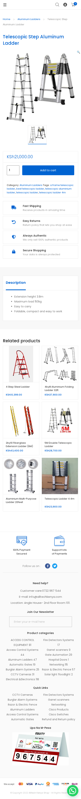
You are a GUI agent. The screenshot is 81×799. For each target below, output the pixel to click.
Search (57, 5)
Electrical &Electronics (22, 679)
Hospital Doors (59, 660)
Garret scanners (58, 650)
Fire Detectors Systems (58, 695)
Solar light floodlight (58, 674)
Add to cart (48, 170)
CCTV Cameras (22, 674)
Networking (59, 664)
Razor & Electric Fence (58, 669)
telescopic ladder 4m (52, 192)
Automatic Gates (22, 664)
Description (16, 282)
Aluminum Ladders (29, 19)
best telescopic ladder (30, 188)
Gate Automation (58, 655)
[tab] (16, 283)
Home (6, 19)
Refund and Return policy (58, 719)
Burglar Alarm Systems (22, 669)
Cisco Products (59, 709)
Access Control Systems (22, 714)
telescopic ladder (27, 192)
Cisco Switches (59, 714)
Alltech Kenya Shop (39, 792)
